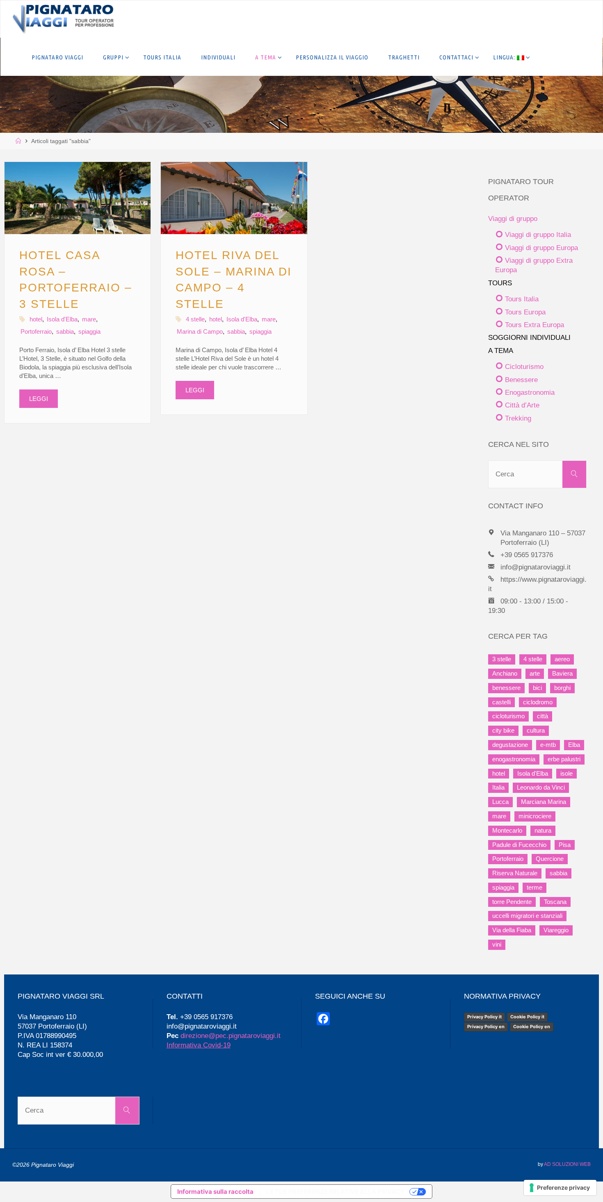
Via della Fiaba (511, 930)
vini (496, 944)
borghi (562, 688)
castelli (501, 702)
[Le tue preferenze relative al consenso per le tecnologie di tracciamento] (560, 1187)
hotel (36, 319)
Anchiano (504, 673)
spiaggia (89, 331)
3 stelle (501, 659)
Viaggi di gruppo (512, 218)
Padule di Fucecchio (519, 845)
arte (535, 673)
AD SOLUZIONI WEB (567, 1164)
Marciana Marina (543, 802)
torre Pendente (512, 902)
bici (537, 688)
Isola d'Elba (62, 319)
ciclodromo (538, 702)
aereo (562, 659)
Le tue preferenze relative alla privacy (335, 1191)
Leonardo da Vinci (541, 787)
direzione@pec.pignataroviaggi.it (230, 1035)
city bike (503, 730)
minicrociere (534, 816)
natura (542, 830)
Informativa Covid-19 (199, 1045)
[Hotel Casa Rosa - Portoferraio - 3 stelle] (78, 198)
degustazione (510, 745)
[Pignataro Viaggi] (63, 19)
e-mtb (548, 745)
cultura (536, 730)
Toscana (555, 902)
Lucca (500, 802)
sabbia (65, 331)
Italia (498, 787)
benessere (506, 688)
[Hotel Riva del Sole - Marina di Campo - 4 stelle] (234, 198)
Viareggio (556, 930)
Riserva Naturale (514, 873)
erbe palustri (564, 759)
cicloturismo (508, 716)
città (542, 716)
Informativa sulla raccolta (215, 1191)
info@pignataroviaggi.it (535, 567)
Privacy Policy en (486, 1026)
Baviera (562, 673)
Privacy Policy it (484, 1017)
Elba (574, 745)
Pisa (565, 845)
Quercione (550, 859)
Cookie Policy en (531, 1026)
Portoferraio (36, 331)
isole (566, 773)
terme (534, 887)
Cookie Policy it (527, 1017)
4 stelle (195, 319)
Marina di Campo (200, 331)
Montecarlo (507, 830)
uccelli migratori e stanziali (527, 916)
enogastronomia (513, 759)
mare (89, 319)
